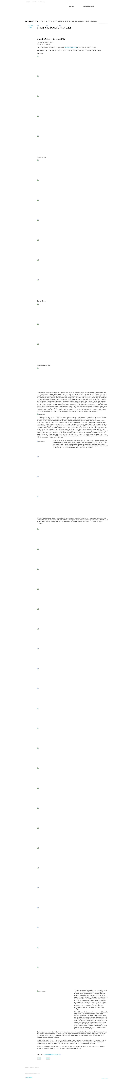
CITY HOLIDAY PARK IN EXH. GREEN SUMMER (61, 21)
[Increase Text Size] (78, 6)
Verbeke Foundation (71, 47)
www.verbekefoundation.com (52, 1054)
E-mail (29, 27)
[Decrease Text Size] (76, 6)
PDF (29, 25)
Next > (47, 1058)
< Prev (39, 1058)
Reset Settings (29, 1077)
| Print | (32, 25)
